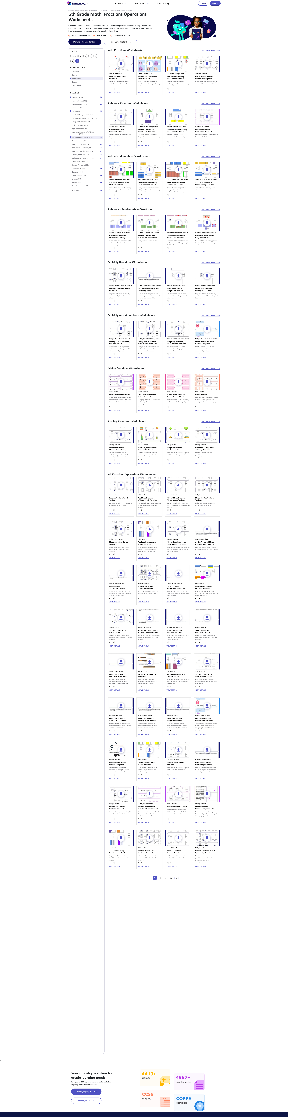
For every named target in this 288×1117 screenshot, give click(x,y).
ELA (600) (76, 190)
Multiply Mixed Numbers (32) (83, 158)
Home (70, 10)
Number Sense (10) (79, 101)
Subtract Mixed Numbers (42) (83, 151)
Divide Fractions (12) (80, 162)
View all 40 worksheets (210, 263)
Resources (75, 72)
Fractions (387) (78, 111)
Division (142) (77, 108)
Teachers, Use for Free (120, 42)
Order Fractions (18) (80, 125)
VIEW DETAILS (114, 92)
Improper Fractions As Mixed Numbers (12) (83, 133)
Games (74, 75)
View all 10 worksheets (210, 422)
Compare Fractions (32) (81, 122)
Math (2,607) (77, 97)
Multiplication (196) (79, 104)
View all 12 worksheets (210, 369)
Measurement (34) (79, 175)
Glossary (75, 82)
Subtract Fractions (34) (81, 144)
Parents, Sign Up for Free (84, 42)
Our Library (163, 3)
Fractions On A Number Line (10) (84, 118)
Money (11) (76, 179)
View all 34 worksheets (210, 104)
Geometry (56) (77, 172)
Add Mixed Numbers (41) (82, 148)
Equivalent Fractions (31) (81, 129)
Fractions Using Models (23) (82, 115)
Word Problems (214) (80, 186)
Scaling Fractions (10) (80, 165)
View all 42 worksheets (210, 210)
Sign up (215, 3)
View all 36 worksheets (210, 50)
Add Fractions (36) (79, 141)
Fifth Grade (103, 10)
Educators (140, 3)
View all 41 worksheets (210, 157)
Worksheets (78, 10)
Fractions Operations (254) (82, 137)
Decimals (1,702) (78, 168)
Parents (119, 3)
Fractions (112, 10)
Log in (203, 3)
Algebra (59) (77, 182)
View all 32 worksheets (210, 316)
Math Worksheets (91, 10)
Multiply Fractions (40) (80, 155)
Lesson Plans (76, 85)
